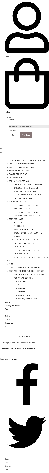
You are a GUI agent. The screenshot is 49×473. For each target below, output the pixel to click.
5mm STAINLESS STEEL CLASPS (27, 216)
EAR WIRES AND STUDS (24, 243)
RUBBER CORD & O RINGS (25, 191)
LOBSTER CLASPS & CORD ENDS (27, 250)
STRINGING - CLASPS (18, 202)
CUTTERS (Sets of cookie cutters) (22, 164)
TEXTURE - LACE (16, 219)
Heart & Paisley (24, 295)
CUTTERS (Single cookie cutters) (21, 167)
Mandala (21, 288)
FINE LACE (18, 223)
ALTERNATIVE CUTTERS (19, 171)
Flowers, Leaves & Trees (27, 299)
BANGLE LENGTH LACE (23, 229)
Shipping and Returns (13, 306)
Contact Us (9, 323)
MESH (11, 264)
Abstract (21, 292)
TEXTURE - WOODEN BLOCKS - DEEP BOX (26, 271)
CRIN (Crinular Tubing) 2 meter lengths (28, 184)
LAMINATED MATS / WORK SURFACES (24, 268)
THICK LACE (19, 226)
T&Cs (7, 312)
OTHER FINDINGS (21, 254)
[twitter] (27, 454)
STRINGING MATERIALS (19, 181)
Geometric (22, 281)
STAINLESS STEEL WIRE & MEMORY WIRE (31, 257)
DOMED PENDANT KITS (18, 174)
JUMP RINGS (19, 247)
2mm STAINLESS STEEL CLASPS (27, 205)
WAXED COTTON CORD (23, 198)
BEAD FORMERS (16, 178)
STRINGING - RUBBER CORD (30, 195)
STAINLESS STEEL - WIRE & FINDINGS (24, 240)
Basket (14, 135)
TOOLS (12, 261)
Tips (6, 309)
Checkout (26, 135)
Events (7, 319)
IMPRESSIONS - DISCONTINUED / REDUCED (27, 160)
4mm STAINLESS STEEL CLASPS (27, 212)
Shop (6, 157)
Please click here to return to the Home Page (18, 348)
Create (14, 359)
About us (8, 302)
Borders (21, 285)
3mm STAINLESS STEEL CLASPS (27, 209)
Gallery (7, 316)
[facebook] (27, 408)
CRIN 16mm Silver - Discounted (26, 188)
